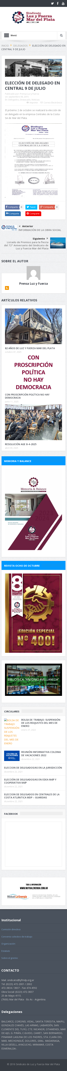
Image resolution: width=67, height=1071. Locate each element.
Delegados (13, 99)
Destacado (25, 99)
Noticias (36, 99)
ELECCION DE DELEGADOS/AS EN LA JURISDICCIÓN (33, 767)
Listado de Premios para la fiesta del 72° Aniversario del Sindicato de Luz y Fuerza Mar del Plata (26, 245)
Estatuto (5, 950)
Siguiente (39, 238)
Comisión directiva (10, 929)
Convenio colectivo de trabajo (16, 936)
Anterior (27, 226)
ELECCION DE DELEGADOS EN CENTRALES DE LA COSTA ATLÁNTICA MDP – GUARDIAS (31, 796)
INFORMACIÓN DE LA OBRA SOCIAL (40, 230)
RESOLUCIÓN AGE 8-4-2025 (20, 444)
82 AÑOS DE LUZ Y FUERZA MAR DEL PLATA (30, 348)
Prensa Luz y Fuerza (29, 93)
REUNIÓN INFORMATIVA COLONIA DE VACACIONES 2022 (41, 753)
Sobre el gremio (9, 958)
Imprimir (34, 102)
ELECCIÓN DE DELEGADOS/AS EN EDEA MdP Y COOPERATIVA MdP (30, 781)
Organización (8, 943)
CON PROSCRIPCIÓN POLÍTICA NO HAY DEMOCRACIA (27, 396)
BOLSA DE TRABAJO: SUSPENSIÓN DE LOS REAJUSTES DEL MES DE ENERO (40, 723)
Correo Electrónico (53, 102)
